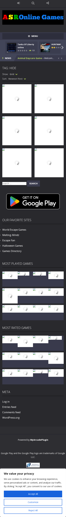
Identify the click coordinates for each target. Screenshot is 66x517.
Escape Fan (8, 240)
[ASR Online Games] (33, 17)
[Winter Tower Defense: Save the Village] (10, 295)
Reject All (33, 510)
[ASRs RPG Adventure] (25, 291)
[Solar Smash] (40, 371)
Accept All (33, 493)
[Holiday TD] (55, 337)
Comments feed (11, 412)
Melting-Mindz (10, 235)
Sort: (4, 78)
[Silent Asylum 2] (40, 356)
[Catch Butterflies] (25, 356)
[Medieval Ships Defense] (10, 339)
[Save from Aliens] (40, 339)
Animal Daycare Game (30, 58)
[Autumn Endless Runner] (40, 308)
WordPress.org (11, 417)
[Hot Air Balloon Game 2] (25, 341)
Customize (33, 502)
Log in (6, 401)
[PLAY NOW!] (11, 47)
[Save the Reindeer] (56, 308)
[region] (33, 493)
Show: (5, 74)
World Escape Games (14, 229)
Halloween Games (12, 245)
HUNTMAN (56, 44)
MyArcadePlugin (39, 439)
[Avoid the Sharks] (10, 308)
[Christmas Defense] (40, 291)
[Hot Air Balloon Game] (25, 308)
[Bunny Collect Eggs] (25, 372)
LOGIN (18, 3)
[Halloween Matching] (10, 356)
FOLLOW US (47, 3)
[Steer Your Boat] (56, 275)
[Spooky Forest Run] (10, 275)
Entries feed (9, 407)
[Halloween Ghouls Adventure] (56, 357)
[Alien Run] (23, 273)
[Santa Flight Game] (56, 291)
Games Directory (11, 251)
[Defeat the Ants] (10, 372)
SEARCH (33, 3)
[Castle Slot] (39, 273)
